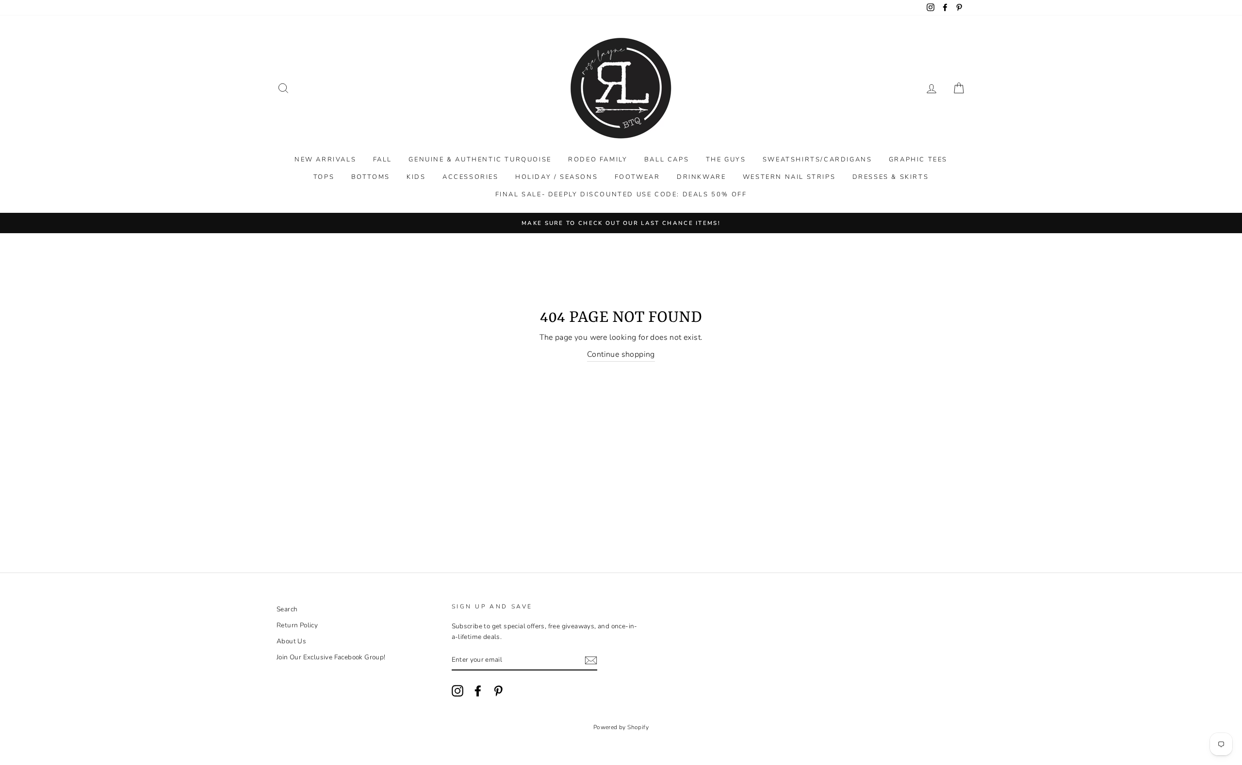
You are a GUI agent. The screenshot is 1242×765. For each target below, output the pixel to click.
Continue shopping (621, 354)
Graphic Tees (918, 159)
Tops (323, 177)
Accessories (470, 177)
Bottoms (370, 177)
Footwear (637, 177)
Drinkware (701, 177)
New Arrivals (325, 159)
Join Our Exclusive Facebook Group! (331, 657)
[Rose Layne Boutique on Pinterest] (498, 691)
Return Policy (297, 625)
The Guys (726, 159)
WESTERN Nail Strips (789, 177)
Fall (382, 159)
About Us (291, 641)
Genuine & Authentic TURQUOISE (480, 159)
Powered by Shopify (621, 727)
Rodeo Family (597, 159)
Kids (416, 177)
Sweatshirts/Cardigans (817, 159)
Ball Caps (666, 159)
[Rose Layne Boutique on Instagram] (457, 691)
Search (287, 609)
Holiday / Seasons (556, 177)
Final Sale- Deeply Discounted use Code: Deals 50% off (621, 194)
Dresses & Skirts (890, 177)
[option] (621, 223)
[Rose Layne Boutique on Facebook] (478, 691)
